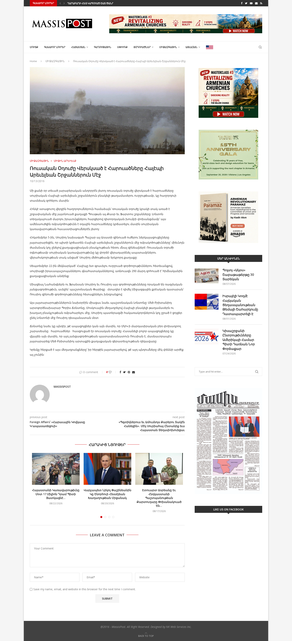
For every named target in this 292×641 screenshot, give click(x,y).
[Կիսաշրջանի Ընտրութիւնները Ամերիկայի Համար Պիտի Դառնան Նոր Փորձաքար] (207, 336)
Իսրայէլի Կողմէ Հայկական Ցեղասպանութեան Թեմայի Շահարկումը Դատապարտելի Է (240, 305)
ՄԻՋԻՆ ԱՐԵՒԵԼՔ (65, 161)
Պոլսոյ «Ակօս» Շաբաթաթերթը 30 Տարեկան (238, 274)
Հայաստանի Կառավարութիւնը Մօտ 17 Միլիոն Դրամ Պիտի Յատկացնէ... (55, 494)
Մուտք (34, 47)
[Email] (256, 3)
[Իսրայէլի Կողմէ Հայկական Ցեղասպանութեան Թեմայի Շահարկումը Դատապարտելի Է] (207, 302)
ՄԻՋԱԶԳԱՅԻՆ (168, 47)
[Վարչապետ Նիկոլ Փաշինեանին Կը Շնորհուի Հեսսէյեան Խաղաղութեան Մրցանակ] (107, 469)
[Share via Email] (133, 372)
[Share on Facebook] (120, 372)
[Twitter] (246, 3)
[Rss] (261, 3)
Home (33, 61)
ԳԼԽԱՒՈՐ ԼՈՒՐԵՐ (54, 47)
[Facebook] (241, 3)
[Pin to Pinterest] (129, 372)
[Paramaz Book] (228, 217)
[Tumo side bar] (228, 155)
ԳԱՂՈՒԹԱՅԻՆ (102, 47)
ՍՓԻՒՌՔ (122, 47)
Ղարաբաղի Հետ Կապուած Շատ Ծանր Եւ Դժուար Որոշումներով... (109, 3)
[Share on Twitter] (124, 372)
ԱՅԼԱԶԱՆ (191, 47)
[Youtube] (251, 3)
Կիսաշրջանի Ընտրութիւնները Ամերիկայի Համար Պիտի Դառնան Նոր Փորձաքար (238, 340)
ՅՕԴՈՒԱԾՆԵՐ (142, 47)
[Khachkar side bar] (228, 93)
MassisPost (62, 386)
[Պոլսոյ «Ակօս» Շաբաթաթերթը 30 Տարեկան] (207, 276)
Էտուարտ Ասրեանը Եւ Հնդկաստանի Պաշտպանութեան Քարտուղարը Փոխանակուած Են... (159, 497)
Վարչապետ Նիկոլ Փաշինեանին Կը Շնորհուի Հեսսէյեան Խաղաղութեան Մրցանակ (107, 494)
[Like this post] (113, 372)
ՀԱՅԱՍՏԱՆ (78, 47)
